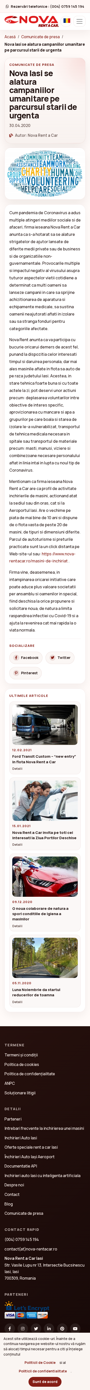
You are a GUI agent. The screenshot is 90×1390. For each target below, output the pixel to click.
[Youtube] (75, 1328)
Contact (12, 1194)
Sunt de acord (45, 1381)
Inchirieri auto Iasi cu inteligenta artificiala (42, 1175)
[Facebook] (9, 1328)
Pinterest (29, 672)
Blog (8, 1204)
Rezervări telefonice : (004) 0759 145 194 (47, 6)
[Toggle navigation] (80, 21)
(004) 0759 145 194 (21, 1239)
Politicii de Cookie (40, 1362)
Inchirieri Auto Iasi (20, 1138)
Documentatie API (20, 1166)
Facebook (29, 657)
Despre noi (14, 1185)
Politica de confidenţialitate (29, 1074)
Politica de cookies (21, 1064)
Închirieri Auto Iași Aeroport (29, 1156)
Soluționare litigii (20, 1093)
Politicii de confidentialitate (43, 1371)
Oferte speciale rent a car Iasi (31, 1147)
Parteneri (13, 1119)
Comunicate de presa (40, 36)
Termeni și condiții (21, 1055)
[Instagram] (23, 1328)
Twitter (64, 657)
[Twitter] (36, 1328)
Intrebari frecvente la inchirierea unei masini (44, 1128)
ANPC (9, 1083)
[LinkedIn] (49, 1328)
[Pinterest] (62, 1328)
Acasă (10, 36)
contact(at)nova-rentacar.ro (30, 1249)
